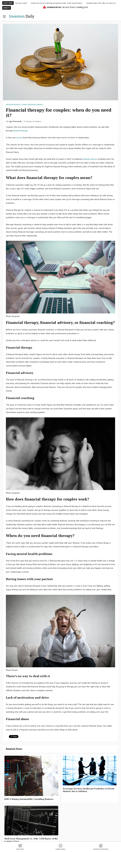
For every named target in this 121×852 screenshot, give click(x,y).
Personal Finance (35, 104)
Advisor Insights (13, 104)
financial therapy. (20, 130)
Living (24, 104)
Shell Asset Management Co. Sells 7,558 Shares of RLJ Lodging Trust (31, 840)
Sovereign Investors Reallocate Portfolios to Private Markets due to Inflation (88, 790)
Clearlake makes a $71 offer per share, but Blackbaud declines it (89, 3)
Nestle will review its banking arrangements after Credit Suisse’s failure (37, 3)
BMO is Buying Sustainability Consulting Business (28, 799)
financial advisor (90, 159)
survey (19, 137)
